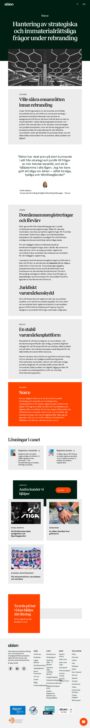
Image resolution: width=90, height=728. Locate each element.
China (74, 654)
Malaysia (75, 666)
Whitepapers (51, 657)
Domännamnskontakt (54, 683)
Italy (73, 663)
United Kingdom (75, 696)
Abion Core (63, 659)
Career (36, 680)
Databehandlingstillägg (54, 680)
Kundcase (37, 657)
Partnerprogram (64, 671)
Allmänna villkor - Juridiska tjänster (49, 671)
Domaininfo (63, 668)
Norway (74, 675)
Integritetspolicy (52, 677)
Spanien (74, 678)
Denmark (75, 657)
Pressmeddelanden (40, 685)
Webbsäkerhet (39, 668)
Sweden (75, 681)
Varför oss (37, 654)
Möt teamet (76, 700)
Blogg (35, 682)
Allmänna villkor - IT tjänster (49, 662)
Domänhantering (39, 665)
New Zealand (76, 672)
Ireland (74, 660)
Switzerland (76, 684)
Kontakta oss (51, 654)
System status (62, 655)
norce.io (54, 420)
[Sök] (77, 4)
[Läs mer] (26, 458)
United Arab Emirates (76, 691)
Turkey (74, 687)
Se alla (61, 490)
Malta (74, 669)
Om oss (36, 677)
